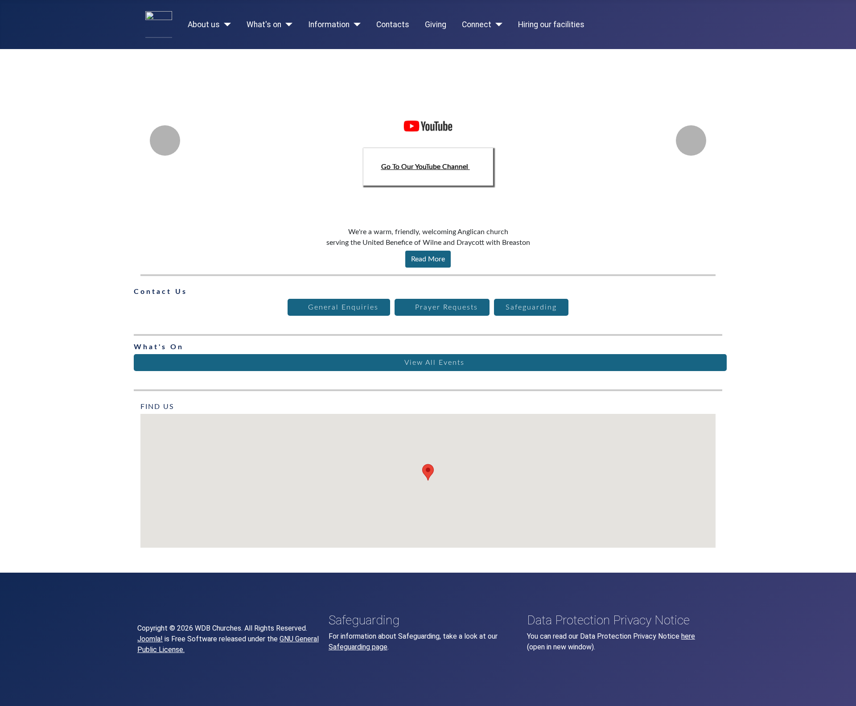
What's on (264, 24)
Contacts (392, 24)
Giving (435, 24)
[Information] (355, 24)
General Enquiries (342, 307)
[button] (428, 472)
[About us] (225, 24)
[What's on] (286, 24)
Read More (428, 259)
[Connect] (496, 24)
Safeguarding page (358, 647)
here (688, 636)
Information (329, 24)
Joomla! (150, 639)
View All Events (433, 362)
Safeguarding (531, 307)
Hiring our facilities (551, 24)
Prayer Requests (445, 307)
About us (204, 24)
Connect (476, 24)
